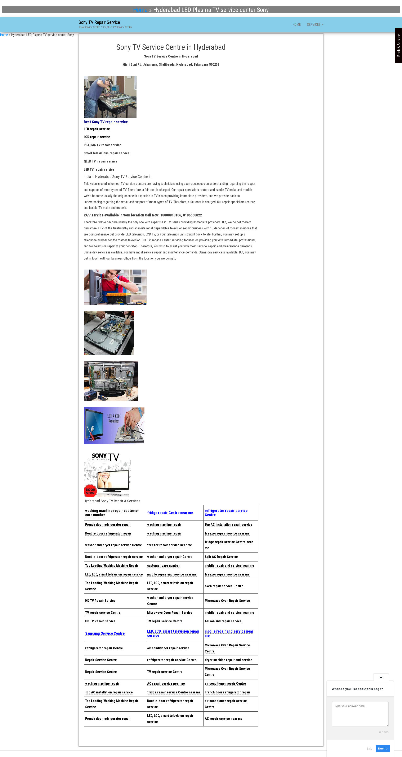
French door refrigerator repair (108, 525)
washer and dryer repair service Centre (113, 545)
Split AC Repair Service (221, 557)
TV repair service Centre (103, 613)
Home (140, 9)
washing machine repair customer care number (112, 512)
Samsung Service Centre (105, 633)
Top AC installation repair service (228, 525)
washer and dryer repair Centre (169, 557)
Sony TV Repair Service (99, 22)
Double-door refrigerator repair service (114, 557)
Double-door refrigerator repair (108, 533)
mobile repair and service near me (229, 566)
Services (314, 25)
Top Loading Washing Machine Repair (111, 566)
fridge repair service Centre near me (174, 692)
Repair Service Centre (101, 660)
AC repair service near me (166, 683)
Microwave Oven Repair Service (227, 601)
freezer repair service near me (227, 533)
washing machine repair (164, 525)
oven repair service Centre (224, 586)
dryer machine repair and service (228, 660)
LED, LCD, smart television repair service (114, 574)
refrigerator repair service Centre (226, 512)
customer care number (163, 566)
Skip (369, 748)
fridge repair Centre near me (170, 512)
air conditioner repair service (168, 648)
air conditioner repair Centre (225, 683)
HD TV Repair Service (100, 601)
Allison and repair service (223, 621)
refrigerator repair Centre (104, 648)
